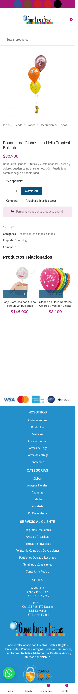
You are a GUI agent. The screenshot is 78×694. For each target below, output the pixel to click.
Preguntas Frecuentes (37, 530)
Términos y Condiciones (37, 564)
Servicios (37, 434)
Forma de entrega (37, 455)
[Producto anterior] (5, 134)
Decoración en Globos (53, 125)
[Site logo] (38, 21)
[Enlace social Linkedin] (33, 247)
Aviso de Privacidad (37, 537)
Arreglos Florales (37, 485)
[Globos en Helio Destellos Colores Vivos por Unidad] (55, 281)
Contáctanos (37, 462)
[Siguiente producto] (15, 134)
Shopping (21, 240)
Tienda (18, 125)
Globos (31, 125)
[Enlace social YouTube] (38, 4)
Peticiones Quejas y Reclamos (37, 557)
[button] (9, 673)
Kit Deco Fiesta (37, 513)
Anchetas (37, 492)
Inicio (6, 125)
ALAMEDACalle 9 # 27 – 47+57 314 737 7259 (37, 592)
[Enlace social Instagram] (28, 4)
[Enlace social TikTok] (58, 4)
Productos (37, 427)
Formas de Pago (37, 448)
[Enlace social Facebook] (18, 4)
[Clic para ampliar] (10, 111)
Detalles (37, 499)
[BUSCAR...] (68, 40)
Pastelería (37, 506)
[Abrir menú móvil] (4, 21)
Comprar (31, 191)
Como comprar (37, 441)
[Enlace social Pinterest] (48, 4)
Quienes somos (37, 420)
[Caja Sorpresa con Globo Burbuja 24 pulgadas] (20, 281)
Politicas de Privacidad (37, 544)
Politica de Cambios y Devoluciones (37, 550)
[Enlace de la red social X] (23, 247)
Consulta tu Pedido (37, 571)
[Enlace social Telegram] (38, 247)
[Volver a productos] (10, 134)
